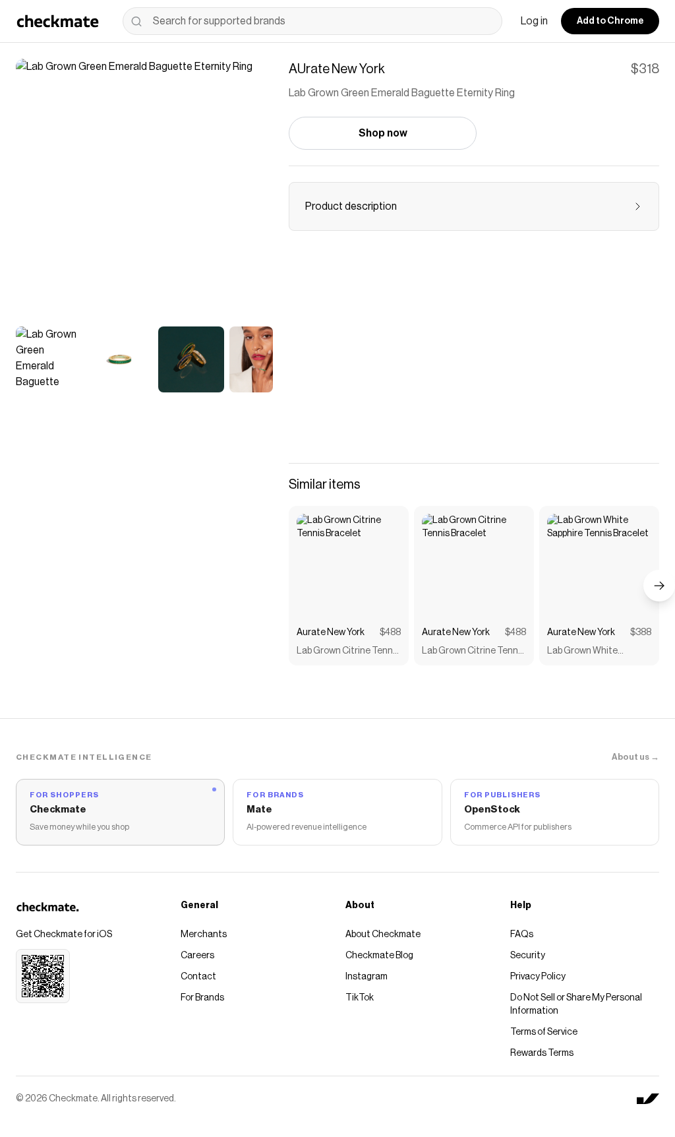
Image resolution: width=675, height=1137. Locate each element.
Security (527, 955)
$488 (390, 632)
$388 (640, 632)
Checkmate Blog (379, 955)
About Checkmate (383, 934)
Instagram (366, 976)
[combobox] (312, 21)
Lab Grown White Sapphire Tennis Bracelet (598, 652)
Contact (198, 976)
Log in (534, 21)
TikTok (359, 997)
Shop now (383, 133)
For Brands (202, 997)
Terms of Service (543, 1032)
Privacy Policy (538, 976)
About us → (635, 757)
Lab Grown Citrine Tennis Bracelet (348, 652)
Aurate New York (331, 632)
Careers (197, 955)
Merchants (204, 934)
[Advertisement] (474, 354)
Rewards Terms (541, 1053)
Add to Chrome (610, 21)
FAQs (521, 934)
